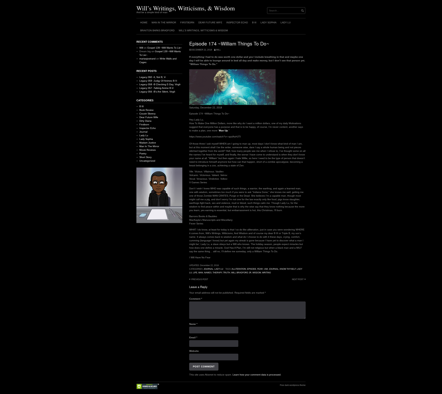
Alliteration (239, 269)
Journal (208, 269)
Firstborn (187, 22)
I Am (266, 269)
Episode (251, 269)
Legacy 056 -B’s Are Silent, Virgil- (157, 91)
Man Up (223, 130)
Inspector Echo (237, 22)
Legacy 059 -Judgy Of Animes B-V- (158, 80)
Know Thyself (288, 269)
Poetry (142, 153)
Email (193, 337)
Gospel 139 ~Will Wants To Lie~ (164, 47)
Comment (195, 298)
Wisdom (256, 272)
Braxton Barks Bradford (157, 30)
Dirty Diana (145, 120)
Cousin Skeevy (147, 113)
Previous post (199, 279)
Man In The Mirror (164, 22)
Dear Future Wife (210, 22)
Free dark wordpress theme (293, 385)
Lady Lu (286, 22)
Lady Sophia (268, 22)
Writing (266, 272)
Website (194, 351)
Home (143, 22)
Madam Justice (147, 142)
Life (195, 272)
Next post (298, 279)
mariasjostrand (147, 58)
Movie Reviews (147, 150)
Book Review (146, 110)
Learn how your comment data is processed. (257, 374)
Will (218, 50)
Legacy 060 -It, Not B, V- (152, 77)
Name (193, 324)
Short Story (145, 157)
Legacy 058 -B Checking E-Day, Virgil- (160, 84)
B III (254, 22)
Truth (226, 272)
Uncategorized (147, 160)
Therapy (217, 272)
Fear (260, 269)
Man (200, 272)
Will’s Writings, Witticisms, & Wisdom (185, 8)
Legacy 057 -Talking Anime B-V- (156, 88)
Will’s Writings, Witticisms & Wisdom (203, 30)
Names (208, 272)
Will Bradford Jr (241, 272)
